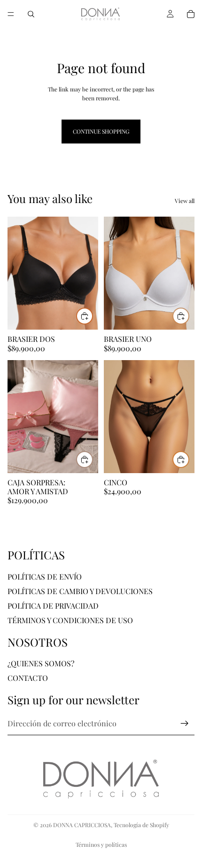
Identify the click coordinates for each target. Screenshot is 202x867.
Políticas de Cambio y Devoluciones (80, 591)
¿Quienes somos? (41, 663)
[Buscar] (31, 14)
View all (184, 200)
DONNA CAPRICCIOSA (82, 825)
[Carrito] (190, 14)
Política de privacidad (53, 606)
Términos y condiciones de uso (70, 620)
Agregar (92, 459)
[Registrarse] (184, 723)
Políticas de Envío (45, 576)
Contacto (28, 678)
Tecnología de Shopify (141, 825)
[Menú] (11, 14)
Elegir (92, 316)
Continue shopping (101, 131)
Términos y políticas (101, 844)
